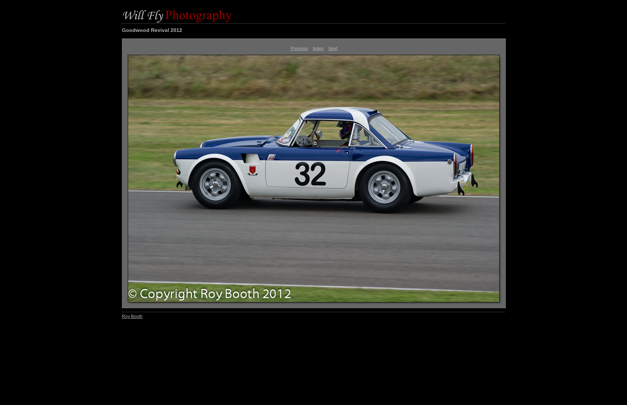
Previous (299, 48)
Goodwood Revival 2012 (152, 30)
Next (332, 48)
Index (318, 48)
